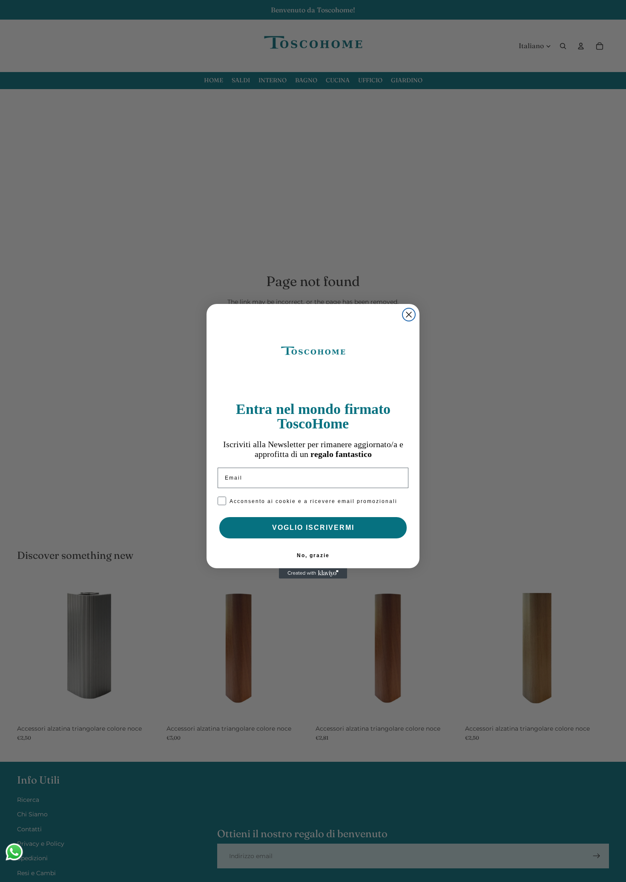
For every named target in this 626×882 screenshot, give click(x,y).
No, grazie (313, 555)
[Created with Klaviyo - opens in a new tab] (313, 573)
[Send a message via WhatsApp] (14, 852)
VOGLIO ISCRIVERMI (313, 527)
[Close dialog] (408, 314)
